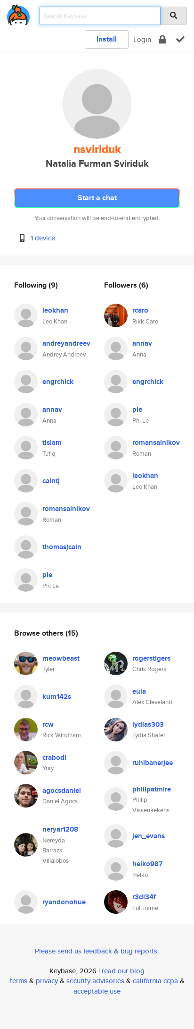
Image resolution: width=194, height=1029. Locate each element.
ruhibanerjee (152, 762)
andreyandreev (66, 343)
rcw (48, 724)
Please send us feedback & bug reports (96, 951)
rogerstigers (151, 658)
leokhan (55, 310)
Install (107, 39)
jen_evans (148, 836)
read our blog (123, 971)
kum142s (56, 696)
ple (47, 575)
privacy (47, 981)
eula (139, 691)
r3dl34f (144, 897)
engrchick (57, 381)
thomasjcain (61, 547)
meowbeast (61, 658)
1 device (43, 238)
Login (142, 39)
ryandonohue (64, 902)
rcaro (140, 310)
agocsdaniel (61, 790)
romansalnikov (66, 508)
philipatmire (151, 789)
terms (18, 981)
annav (52, 409)
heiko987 (147, 864)
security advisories (95, 981)
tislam (52, 442)
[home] (18, 13)
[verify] (180, 39)
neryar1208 (60, 829)
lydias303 (148, 724)
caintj (51, 481)
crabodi (54, 757)
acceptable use (97, 991)
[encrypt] (162, 39)
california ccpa (155, 981)
